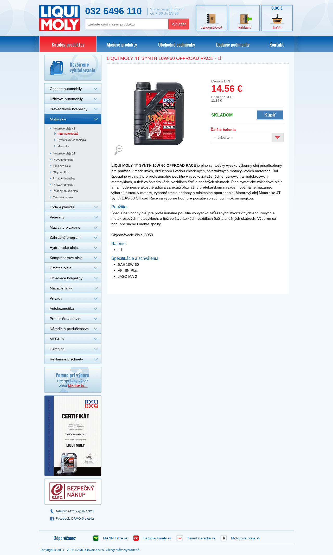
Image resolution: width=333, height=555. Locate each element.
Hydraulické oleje (64, 248)
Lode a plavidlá (62, 207)
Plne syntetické (67, 133)
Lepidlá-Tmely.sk (157, 538)
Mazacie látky (61, 288)
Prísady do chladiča (65, 190)
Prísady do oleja (63, 184)
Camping (57, 349)
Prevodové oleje (63, 159)
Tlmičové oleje (62, 165)
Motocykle (58, 119)
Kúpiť (270, 115)
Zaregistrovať (211, 27)
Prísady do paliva (64, 178)
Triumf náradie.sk (201, 538)
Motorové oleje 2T (64, 153)
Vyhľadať (178, 24)
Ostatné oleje (61, 268)
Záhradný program (65, 237)
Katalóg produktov (68, 44)
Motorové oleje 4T (64, 128)
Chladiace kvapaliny (66, 278)
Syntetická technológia (71, 139)
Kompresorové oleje (66, 258)
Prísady (56, 298)
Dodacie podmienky (232, 44)
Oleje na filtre (61, 172)
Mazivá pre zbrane (65, 227)
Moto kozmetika (63, 197)
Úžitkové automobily (66, 99)
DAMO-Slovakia (82, 518)
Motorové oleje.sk (245, 538)
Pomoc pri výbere (72, 380)
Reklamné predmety (66, 359)
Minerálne (63, 146)
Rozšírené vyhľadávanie (72, 68)
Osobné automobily (66, 89)
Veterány (57, 217)
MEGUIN (57, 339)
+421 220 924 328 (81, 511)
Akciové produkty (122, 44)
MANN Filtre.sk (115, 538)
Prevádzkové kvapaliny (68, 109)
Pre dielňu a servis (65, 319)
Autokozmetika (62, 308)
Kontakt (277, 44)
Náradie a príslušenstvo (69, 329)
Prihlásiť (244, 27)
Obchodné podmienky (176, 44)
